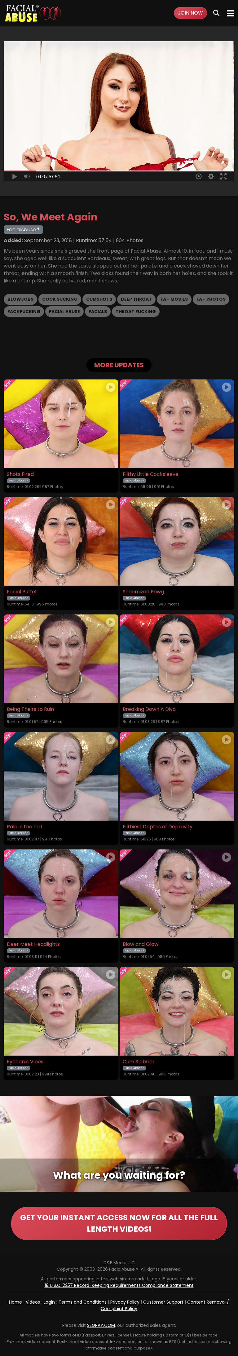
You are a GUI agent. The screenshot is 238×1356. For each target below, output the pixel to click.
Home (15, 1302)
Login (49, 1302)
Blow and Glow (140, 944)
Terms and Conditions (83, 1302)
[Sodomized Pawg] (177, 541)
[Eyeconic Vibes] (61, 1011)
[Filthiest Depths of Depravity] (177, 776)
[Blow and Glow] (177, 893)
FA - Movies (174, 299)
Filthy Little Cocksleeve (150, 474)
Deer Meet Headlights (33, 944)
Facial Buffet (22, 592)
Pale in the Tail (24, 827)
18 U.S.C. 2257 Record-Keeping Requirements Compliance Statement (119, 1285)
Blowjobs (20, 299)
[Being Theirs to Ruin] (61, 658)
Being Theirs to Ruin (30, 709)
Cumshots (99, 299)
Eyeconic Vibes (25, 1062)
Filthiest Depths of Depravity (157, 827)
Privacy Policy (124, 1302)
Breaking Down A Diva (149, 709)
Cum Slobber (139, 1062)
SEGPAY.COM (101, 1325)
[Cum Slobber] (177, 1011)
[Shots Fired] (61, 423)
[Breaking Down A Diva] (177, 658)
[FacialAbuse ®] (33, 13)
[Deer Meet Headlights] (61, 893)
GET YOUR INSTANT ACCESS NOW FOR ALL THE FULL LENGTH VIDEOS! (119, 1223)
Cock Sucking (59, 299)
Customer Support (163, 1302)
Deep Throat (136, 299)
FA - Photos (211, 299)
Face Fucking (23, 311)
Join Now (190, 12)
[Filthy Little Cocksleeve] (177, 423)
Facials (98, 311)
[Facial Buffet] (61, 541)
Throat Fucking (136, 311)
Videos (33, 1302)
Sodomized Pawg (143, 592)
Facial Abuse (64, 311)
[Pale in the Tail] (61, 776)
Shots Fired (20, 474)
